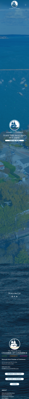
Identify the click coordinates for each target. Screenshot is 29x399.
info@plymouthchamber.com (10, 368)
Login (14, 384)
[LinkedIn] (16, 296)
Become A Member (14, 379)
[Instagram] (12, 296)
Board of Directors (7, 394)
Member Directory (14, 374)
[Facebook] (14, 296)
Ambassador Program (8, 396)
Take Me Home (14, 140)
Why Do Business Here (8, 393)
